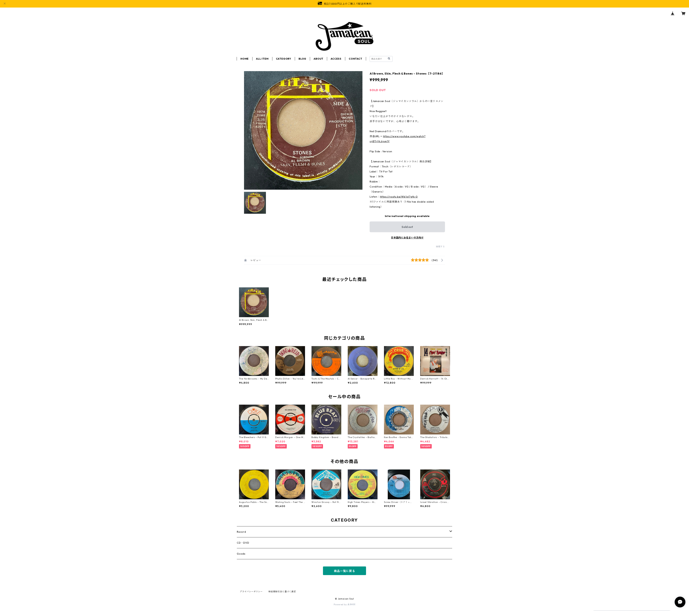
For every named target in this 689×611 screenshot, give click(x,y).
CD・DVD (243, 542)
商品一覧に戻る (344, 571)
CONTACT (355, 58)
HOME (244, 58)
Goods (241, 553)
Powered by (341, 604)
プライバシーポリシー (251, 591)
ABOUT (318, 58)
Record (241, 531)
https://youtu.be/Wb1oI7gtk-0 (399, 196)
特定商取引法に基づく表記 (282, 591)
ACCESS (336, 58)
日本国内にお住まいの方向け (407, 237)
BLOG (302, 58)
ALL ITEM (262, 58)
